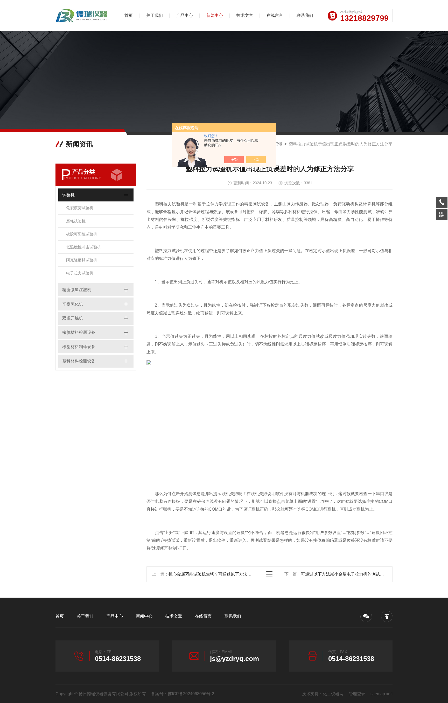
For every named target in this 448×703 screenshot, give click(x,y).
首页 (128, 15)
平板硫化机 (72, 304)
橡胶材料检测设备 (78, 332)
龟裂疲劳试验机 (79, 208)
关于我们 (154, 15)
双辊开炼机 (72, 318)
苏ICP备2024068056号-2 (191, 694)
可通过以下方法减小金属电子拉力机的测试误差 (344, 574)
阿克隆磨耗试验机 (81, 260)
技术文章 (244, 15)
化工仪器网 (333, 694)
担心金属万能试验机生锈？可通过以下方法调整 (212, 574)
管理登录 (357, 694)
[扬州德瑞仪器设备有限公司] (82, 15)
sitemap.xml (381, 694)
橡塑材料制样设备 (78, 346)
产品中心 (184, 15)
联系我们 (305, 15)
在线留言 (275, 15)
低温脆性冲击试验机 (83, 247)
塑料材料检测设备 (78, 361)
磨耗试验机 (76, 221)
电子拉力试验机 (79, 273)
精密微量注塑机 (76, 289)
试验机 (68, 195)
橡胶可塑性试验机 (81, 234)
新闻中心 (214, 15)
